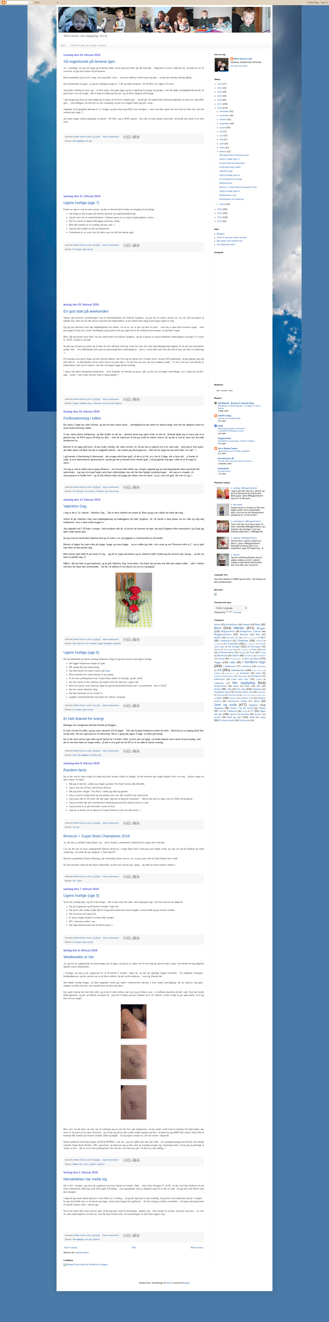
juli (221, 131)
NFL (74, 881)
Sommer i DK (246, 698)
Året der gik (244, 720)
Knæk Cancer (257, 670)
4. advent (235, 555)
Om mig (88, 141)
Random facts (74, 770)
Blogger (186, 1283)
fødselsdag (222, 655)
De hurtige (77, 249)
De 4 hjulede (250, 644)
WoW (251, 717)
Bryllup (217, 637)
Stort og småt (108, 403)
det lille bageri (254, 646)
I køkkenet (97, 403)
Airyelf (169, 1283)
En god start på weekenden (86, 311)
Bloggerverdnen (222, 634)
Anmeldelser (231, 624)
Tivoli (221, 711)
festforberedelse (226, 652)
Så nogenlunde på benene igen (89, 61)
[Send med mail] (125, 137)
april (222, 143)
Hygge (75, 403)
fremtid (263, 652)
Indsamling (261, 666)
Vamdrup (245, 714)
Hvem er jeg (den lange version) (88, 45)
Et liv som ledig (230, 650)
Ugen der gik (87, 249)
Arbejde (246, 624)
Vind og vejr (113, 491)
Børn (263, 637)
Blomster (81, 643)
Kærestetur (242, 676)
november (225, 115)
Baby (257, 624)
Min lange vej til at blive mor (230, 241)
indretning (246, 666)
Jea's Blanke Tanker (228, 448)
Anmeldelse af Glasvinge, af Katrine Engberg (236, 441)
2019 (220, 96)
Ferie (254, 649)
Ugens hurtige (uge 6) (81, 652)
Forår (252, 652)
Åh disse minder (226, 720)
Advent (217, 624)
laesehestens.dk (226, 458)
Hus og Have (89, 491)
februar (223, 151)
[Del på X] (131, 137)
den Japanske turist (226, 244)
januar (223, 204)
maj (222, 139)
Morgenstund (220, 686)
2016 (220, 108)
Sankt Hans (247, 695)
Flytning (242, 652)
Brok (258, 634)
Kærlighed (108, 643)
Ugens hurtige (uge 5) (81, 895)
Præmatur (261, 692)
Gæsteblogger (235, 659)
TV (252, 711)
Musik (236, 686)
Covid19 (217, 644)
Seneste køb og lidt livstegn (229, 418)
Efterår (217, 650)
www (263, 717)
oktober (223, 119)
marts (222, 147)
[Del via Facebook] (134, 137)
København (219, 679)
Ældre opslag (197, 1247)
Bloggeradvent (228, 631)
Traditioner (232, 711)
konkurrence (230, 673)
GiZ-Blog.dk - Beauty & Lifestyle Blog (236, 403)
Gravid (221, 658)
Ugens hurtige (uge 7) (81, 203)
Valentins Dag (74, 506)
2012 (220, 221)
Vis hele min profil (238, 66)
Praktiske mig (102, 491)
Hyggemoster (224, 438)
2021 (220, 88)
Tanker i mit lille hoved (241, 708)
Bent (74, 643)
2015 (220, 209)
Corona (259, 641)
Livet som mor (239, 679)
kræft (258, 673)
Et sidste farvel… (225, 471)
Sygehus (118, 403)
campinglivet (226, 640)
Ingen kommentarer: (111, 137)
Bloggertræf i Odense (250, 631)
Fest (264, 649)
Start (63, 45)
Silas (219, 698)
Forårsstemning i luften (82, 418)
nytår (229, 689)
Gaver (235, 655)
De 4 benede (78, 491)
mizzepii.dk (223, 468)
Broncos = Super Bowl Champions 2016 (96, 836)
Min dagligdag (78, 141)
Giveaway (249, 656)
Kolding (217, 673)
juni (222, 135)
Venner (217, 717)
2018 (220, 100)
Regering (221, 695)
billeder (75, 1164)
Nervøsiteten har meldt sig (85, 1179)
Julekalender (238, 670)
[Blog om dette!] (128, 137)
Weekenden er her (78, 957)
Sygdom (92, 1164)
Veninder (257, 714)
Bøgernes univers (249, 638)
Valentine (117, 643)
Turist (244, 711)
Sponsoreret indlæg (237, 701)
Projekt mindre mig (243, 692)
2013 (220, 217)
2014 (220, 213)
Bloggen (221, 234)
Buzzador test (232, 638)
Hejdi (220, 426)
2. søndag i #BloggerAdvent (244, 538)
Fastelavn (244, 650)
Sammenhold (233, 695)
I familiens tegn (85, 403)
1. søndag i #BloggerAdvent (244, 488)
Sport (79, 881)
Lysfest (259, 679)
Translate (237, 612)
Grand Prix (261, 656)
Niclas (217, 689)
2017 (220, 104)
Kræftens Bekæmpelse (224, 676)
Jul (219, 670)
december (225, 111)
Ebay (107, 670)
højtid (232, 662)
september (225, 123)
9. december (236, 505)
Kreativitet (244, 673)
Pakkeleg (257, 689)
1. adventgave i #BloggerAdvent (246, 521)
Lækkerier (219, 683)
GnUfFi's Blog (224, 416)
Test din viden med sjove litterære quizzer (235, 461)
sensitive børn (260, 695)
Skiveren (233, 698)
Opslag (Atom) (82, 1252)
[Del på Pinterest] (138, 137)
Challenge (242, 640)
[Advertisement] (133, 169)
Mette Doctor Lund (243, 59)
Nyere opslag (70, 1247)
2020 (220, 92)
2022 (220, 84)
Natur (247, 686)
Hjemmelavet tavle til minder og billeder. (234, 451)
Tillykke (262, 708)
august (223, 127)
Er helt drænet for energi (83, 718)
